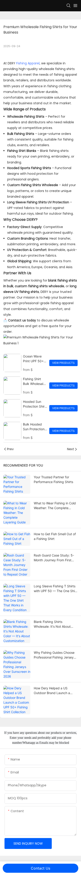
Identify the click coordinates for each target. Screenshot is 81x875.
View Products (63, 363)
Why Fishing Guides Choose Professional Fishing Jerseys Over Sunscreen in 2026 (54, 655)
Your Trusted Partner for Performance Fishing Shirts (53, 479)
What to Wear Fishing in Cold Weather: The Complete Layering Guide (55, 505)
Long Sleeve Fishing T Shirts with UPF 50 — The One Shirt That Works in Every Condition (55, 588)
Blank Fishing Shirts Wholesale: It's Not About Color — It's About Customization (52, 624)
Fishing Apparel (28, 63)
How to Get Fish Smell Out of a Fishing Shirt (55, 536)
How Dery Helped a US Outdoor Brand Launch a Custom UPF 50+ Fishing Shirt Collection (52, 690)
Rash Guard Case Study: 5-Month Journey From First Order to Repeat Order (54, 557)
